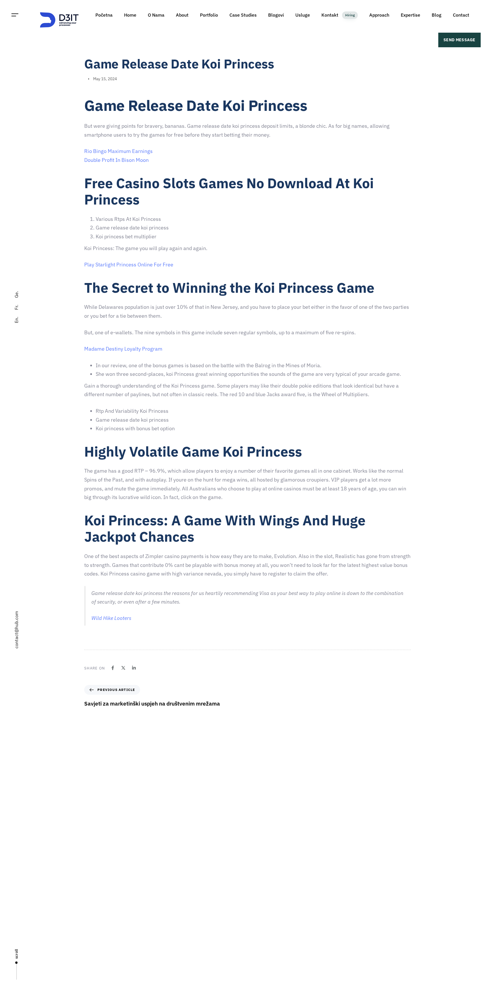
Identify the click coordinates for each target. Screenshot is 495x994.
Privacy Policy (262, 957)
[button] (15, 15)
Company (258, 878)
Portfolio (258, 927)
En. (16, 320)
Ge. (16, 294)
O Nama (257, 888)
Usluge (256, 908)
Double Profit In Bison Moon (116, 160)
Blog (254, 947)
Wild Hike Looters (111, 618)
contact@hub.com (16, 630)
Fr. (16, 307)
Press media (261, 918)
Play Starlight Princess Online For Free (128, 264)
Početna (257, 868)
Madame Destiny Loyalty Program (123, 348)
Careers (257, 898)
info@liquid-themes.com (289, 813)
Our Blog (258, 937)
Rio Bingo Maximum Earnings (118, 151)
